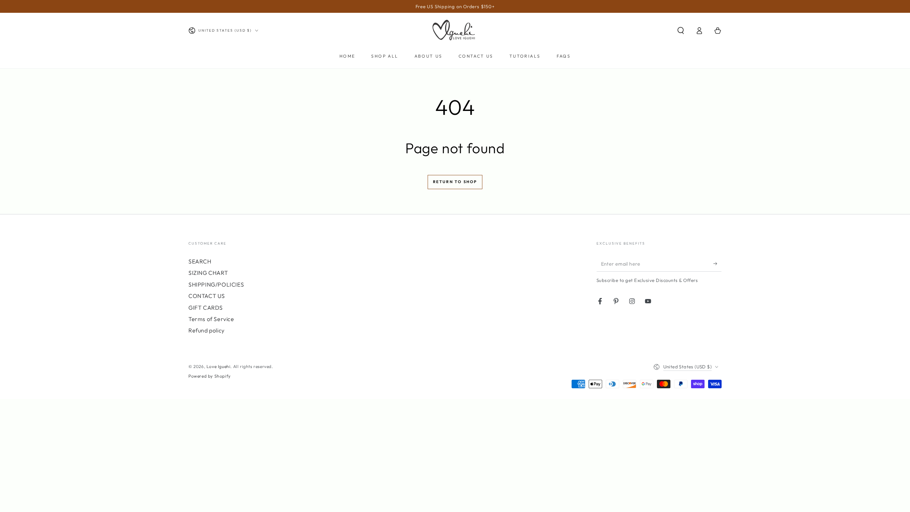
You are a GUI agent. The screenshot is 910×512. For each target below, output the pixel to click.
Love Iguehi (219, 366)
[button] (680, 30)
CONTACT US (206, 295)
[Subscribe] (717, 263)
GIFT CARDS (205, 307)
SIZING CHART (208, 272)
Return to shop (455, 181)
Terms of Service (211, 318)
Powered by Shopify (209, 376)
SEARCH (200, 261)
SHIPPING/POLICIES (216, 284)
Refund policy (206, 330)
